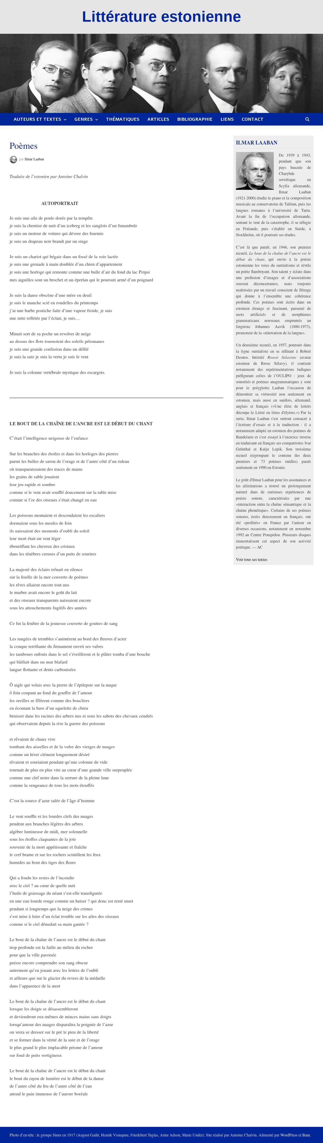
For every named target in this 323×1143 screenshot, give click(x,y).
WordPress (289, 1134)
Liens (227, 119)
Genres (83, 119)
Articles (158, 119)
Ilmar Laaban (34, 159)
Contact (252, 119)
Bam (306, 1134)
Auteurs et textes (37, 119)
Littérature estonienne (161, 16)
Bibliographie (194, 119)
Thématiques (122, 119)
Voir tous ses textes (251, 559)
